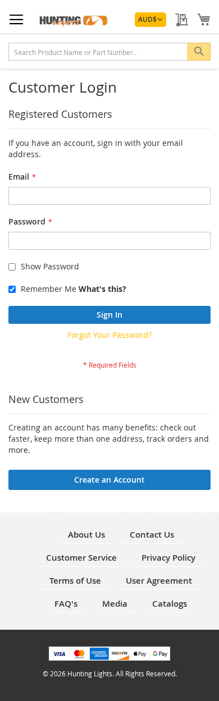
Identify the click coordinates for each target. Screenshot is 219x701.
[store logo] (71, 19)
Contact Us (152, 534)
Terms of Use (75, 581)
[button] (150, 19)
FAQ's (65, 604)
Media (114, 604)
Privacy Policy (168, 557)
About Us (86, 534)
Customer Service (81, 557)
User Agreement (159, 581)
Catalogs (169, 604)
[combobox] (109, 52)
